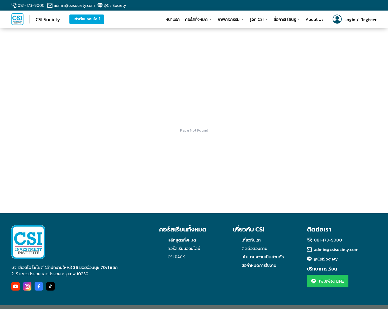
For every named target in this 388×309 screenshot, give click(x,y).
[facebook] (39, 286)
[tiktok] (50, 286)
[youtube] (15, 286)
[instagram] (27, 286)
